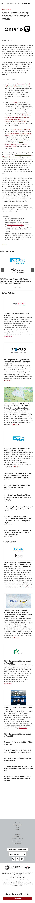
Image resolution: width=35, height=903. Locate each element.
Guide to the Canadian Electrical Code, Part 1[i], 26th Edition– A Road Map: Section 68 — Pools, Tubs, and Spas (17, 406)
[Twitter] (17, 859)
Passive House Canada (19, 121)
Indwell (15, 102)
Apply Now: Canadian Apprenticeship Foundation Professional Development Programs (17, 778)
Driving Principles (17, 825)
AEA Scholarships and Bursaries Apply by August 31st (17, 662)
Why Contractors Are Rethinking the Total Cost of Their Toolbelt (17, 449)
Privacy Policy (17, 836)
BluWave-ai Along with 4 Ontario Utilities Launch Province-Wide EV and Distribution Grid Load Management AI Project (18, 520)
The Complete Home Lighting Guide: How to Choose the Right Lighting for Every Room (17, 362)
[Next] (32, 270)
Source (4, 244)
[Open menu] (33, 3)
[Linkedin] (22, 859)
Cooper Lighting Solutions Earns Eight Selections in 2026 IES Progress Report (18, 751)
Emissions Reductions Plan (15, 225)
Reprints (17, 834)
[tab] (14, 287)
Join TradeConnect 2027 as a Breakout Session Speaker (17, 759)
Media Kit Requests (17, 841)
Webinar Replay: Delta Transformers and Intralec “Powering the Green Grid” (18, 508)
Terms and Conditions (17, 838)
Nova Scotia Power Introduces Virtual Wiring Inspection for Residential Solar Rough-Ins (18, 497)
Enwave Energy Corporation (21, 129)
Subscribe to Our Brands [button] (17, 849)
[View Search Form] (2, 3)
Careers (17, 829)
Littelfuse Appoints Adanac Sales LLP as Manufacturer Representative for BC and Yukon (18, 768)
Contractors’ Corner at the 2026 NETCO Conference (18, 708)
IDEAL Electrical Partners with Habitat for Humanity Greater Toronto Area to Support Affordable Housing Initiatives (15, 281)
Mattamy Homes (16, 144)
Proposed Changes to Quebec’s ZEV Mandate (16, 314)
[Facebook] (13, 859)
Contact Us (18, 843)
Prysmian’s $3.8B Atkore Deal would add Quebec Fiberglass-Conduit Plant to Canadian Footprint (18, 532)
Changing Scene (6, 9)
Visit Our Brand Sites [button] (17, 854)
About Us (17, 822)
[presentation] (17, 266)
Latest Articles (8, 292)
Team (17, 827)
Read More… (8, 336)
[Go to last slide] (2, 270)
